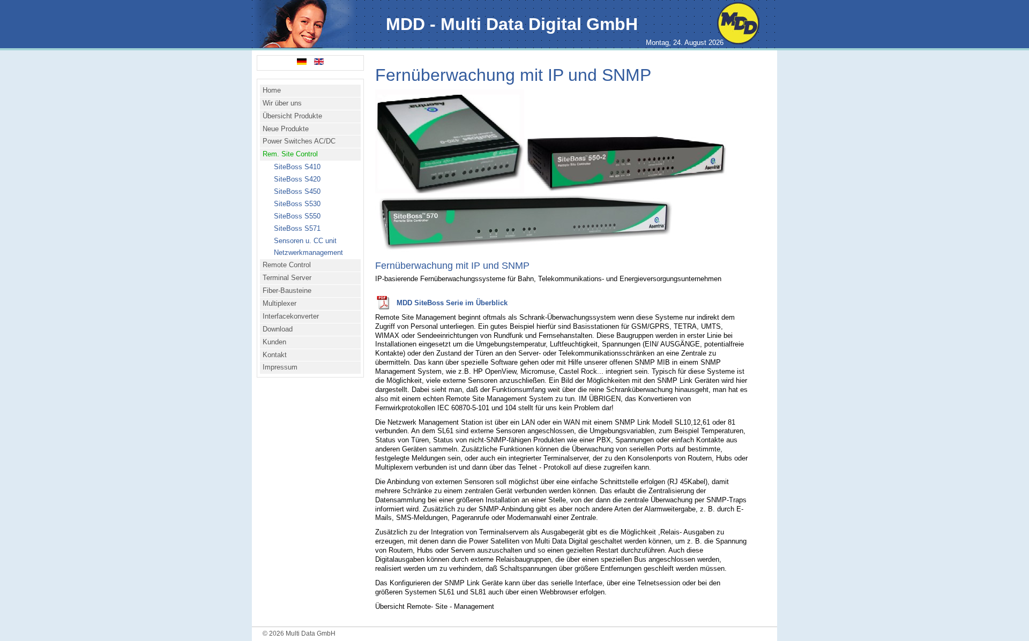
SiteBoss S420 (297, 179)
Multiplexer (279, 303)
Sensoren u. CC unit (305, 241)
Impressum (280, 367)
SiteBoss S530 (297, 204)
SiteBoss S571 (297, 228)
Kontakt (275, 355)
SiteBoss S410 (297, 167)
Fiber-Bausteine (287, 290)
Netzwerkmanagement (308, 252)
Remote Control (287, 265)
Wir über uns (282, 103)
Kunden (274, 342)
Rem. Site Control (290, 154)
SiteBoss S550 (297, 216)
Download (278, 329)
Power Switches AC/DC (299, 141)
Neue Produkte (286, 129)
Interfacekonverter (291, 316)
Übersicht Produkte (292, 116)
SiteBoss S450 (297, 191)
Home (272, 90)
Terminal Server (287, 278)
